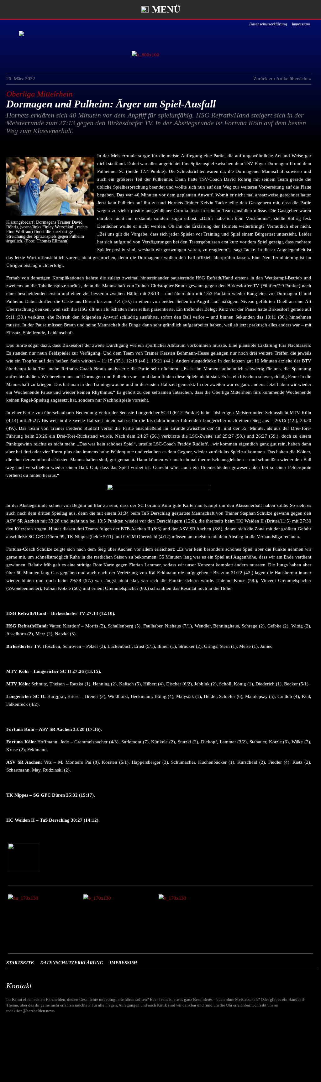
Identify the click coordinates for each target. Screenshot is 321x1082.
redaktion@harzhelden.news (30, 1010)
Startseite (20, 962)
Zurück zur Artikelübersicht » (282, 78)
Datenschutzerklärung (268, 24)
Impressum (301, 24)
